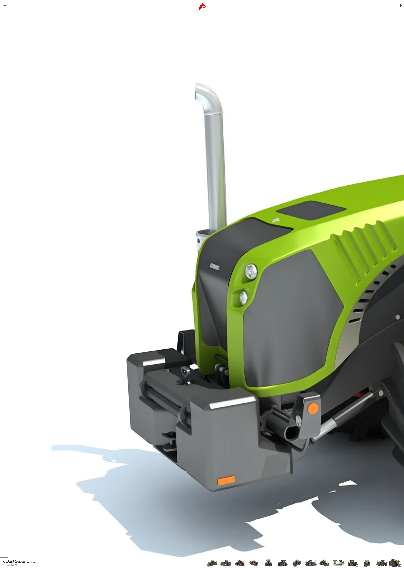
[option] (211, 563)
